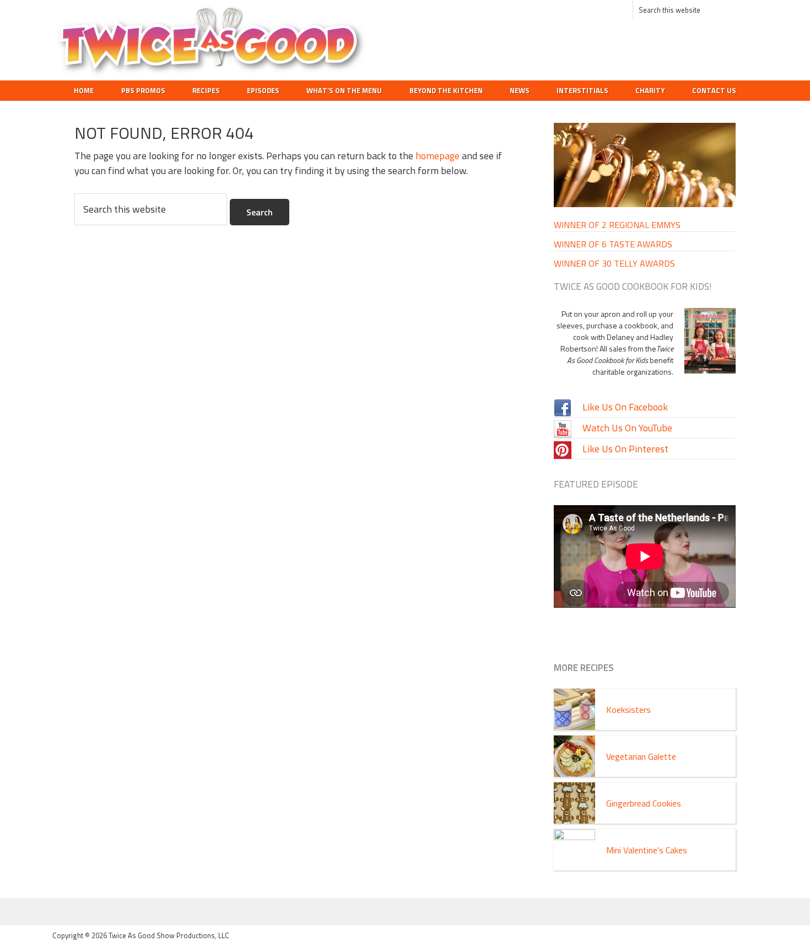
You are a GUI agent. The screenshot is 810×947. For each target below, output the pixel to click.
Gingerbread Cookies (643, 803)
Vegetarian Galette (641, 756)
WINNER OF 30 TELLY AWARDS (614, 263)
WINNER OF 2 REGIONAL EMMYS (617, 224)
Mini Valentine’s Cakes (646, 850)
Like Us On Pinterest (625, 448)
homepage (437, 155)
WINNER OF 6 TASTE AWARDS (613, 244)
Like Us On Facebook (625, 406)
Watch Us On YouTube (627, 427)
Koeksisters (628, 709)
